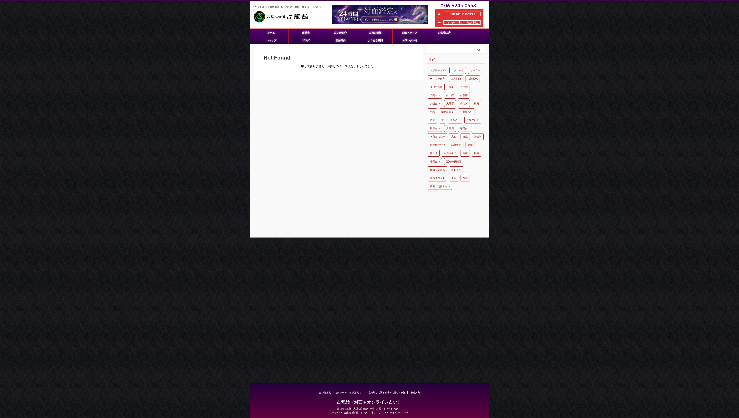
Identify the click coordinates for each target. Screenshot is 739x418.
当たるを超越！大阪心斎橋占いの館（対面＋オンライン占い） (369, 408)
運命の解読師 (453, 161)
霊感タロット (437, 178)
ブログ (306, 40)
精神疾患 (456, 144)
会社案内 (415, 392)
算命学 (478, 136)
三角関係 (456, 78)
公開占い (435, 95)
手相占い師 (472, 120)
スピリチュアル (438, 70)
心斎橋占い (466, 111)
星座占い (435, 128)
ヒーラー (475, 70)
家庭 (476, 103)
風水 (453, 178)
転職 (476, 153)
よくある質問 (375, 40)
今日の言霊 (436, 86)
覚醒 (465, 153)
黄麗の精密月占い (440, 186)
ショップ (271, 40)
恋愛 (432, 120)
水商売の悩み (437, 136)
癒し (453, 136)
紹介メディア (409, 32)
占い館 (450, 95)
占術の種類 (375, 32)
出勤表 (306, 32)
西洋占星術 (450, 153)
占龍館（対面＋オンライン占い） (369, 402)
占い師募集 (325, 392)
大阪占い (435, 103)
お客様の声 (444, 32)
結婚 (470, 144)
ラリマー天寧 (437, 78)
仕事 (451, 86)
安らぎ (464, 103)
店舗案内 (341, 40)
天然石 (450, 103)
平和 (432, 111)
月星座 (450, 128)
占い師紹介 (340, 32)
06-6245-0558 (459, 5)
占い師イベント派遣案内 (348, 392)
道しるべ (456, 169)
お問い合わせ (409, 40)
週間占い (435, 161)
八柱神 (464, 86)
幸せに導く (447, 111)
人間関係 (473, 78)
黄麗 (465, 178)
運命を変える (437, 169)
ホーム (271, 32)
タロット (459, 70)
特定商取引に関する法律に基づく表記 (385, 392)
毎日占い (465, 128)
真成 (465, 136)
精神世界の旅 (437, 144)
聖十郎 (433, 153)
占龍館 (464, 95)
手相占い (455, 120)
